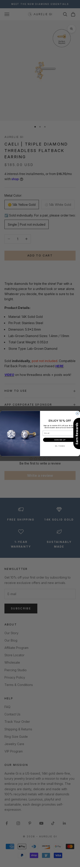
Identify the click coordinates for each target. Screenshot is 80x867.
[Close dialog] (77, 413)
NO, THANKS (60, 446)
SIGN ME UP (60, 440)
